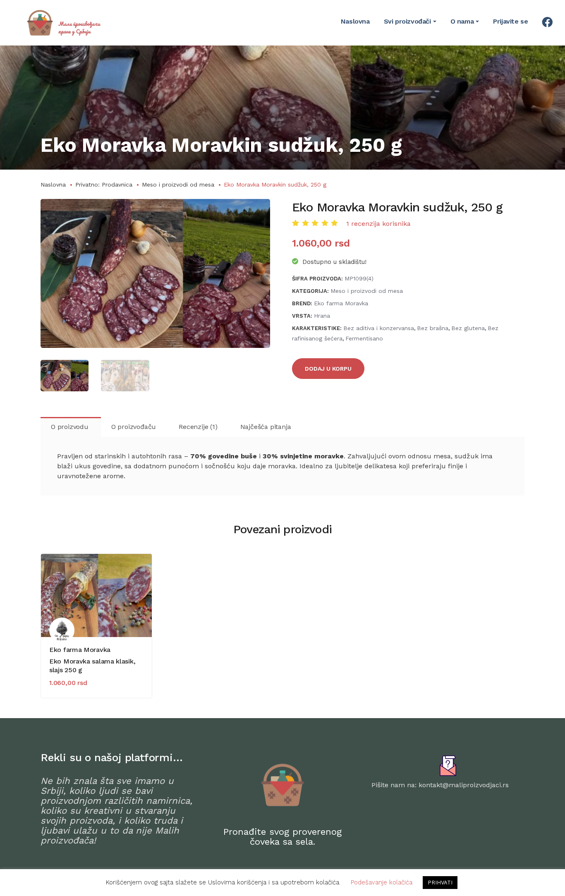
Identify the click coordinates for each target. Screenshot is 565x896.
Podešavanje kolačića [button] (381, 882)
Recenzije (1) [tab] (198, 427)
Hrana (322, 315)
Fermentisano (364, 338)
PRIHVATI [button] (440, 882)
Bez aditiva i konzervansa (378, 328)
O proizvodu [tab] (70, 427)
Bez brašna (432, 328)
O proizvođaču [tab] (133, 427)
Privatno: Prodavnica (103, 184)
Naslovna (53, 184)
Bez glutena (468, 328)
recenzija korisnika (378, 224)
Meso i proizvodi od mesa (178, 184)
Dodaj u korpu (328, 368)
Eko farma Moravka (341, 303)
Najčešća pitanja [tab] (265, 427)
